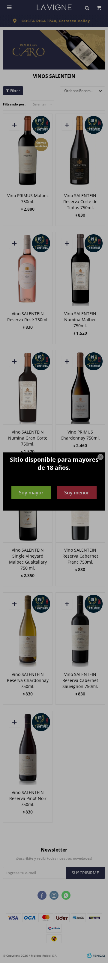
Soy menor (76, 492)
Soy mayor (31, 492)
